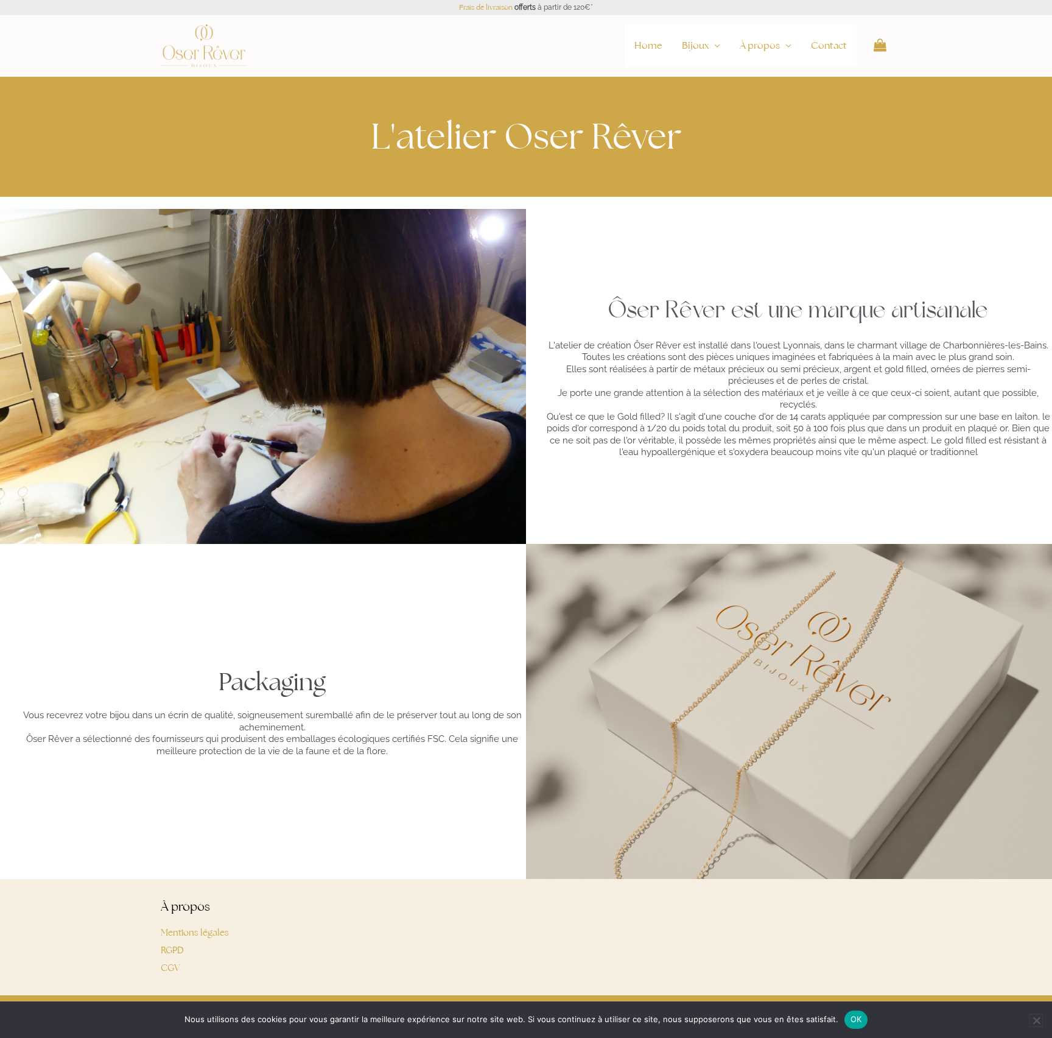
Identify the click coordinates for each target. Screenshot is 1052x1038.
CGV (170, 967)
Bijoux (695, 45)
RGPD (172, 950)
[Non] (1036, 1020)
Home (648, 45)
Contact (829, 45)
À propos (760, 45)
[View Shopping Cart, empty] (880, 46)
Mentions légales (195, 932)
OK (856, 1019)
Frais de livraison (486, 7)
